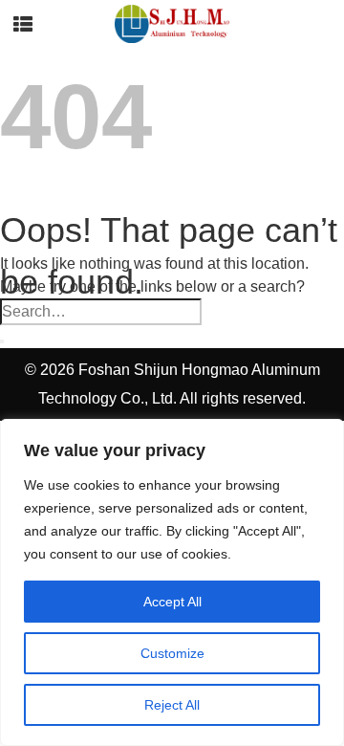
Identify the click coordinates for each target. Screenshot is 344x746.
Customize (172, 653)
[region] (172, 582)
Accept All (172, 601)
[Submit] (2, 341)
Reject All (172, 705)
